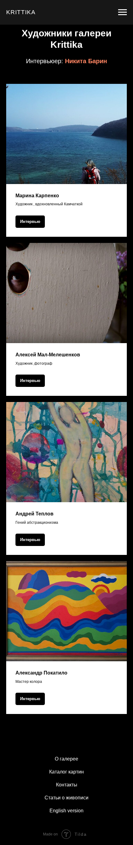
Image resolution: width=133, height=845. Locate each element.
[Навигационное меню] (122, 12)
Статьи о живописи (66, 797)
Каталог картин (66, 771)
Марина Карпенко (37, 195)
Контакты (66, 784)
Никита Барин (86, 61)
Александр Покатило (41, 672)
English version (66, 810)
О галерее (66, 758)
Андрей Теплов (34, 513)
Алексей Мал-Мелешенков (47, 354)
